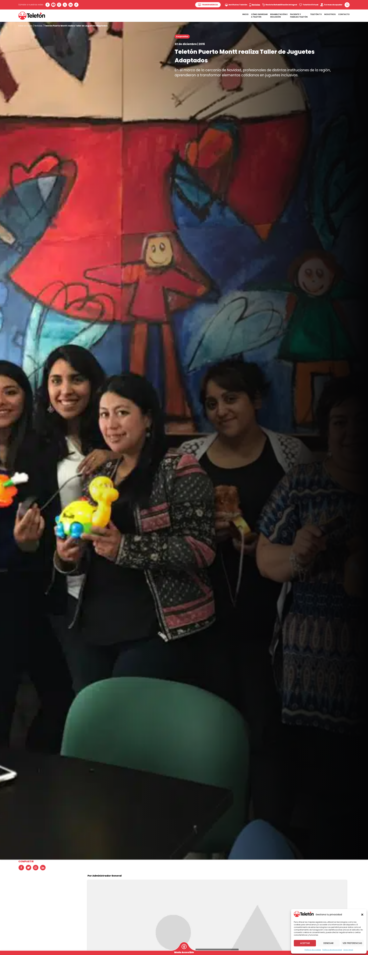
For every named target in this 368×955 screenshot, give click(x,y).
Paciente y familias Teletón (299, 15)
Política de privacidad (332, 950)
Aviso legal (348, 950)
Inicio (245, 14)
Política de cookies (313, 950)
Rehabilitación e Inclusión (279, 15)
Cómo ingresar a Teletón (259, 15)
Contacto (344, 14)
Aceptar (305, 943)
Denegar (328, 943)
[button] (362, 914)
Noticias (38, 25)
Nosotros (330, 14)
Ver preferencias (352, 943)
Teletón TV (316, 14)
